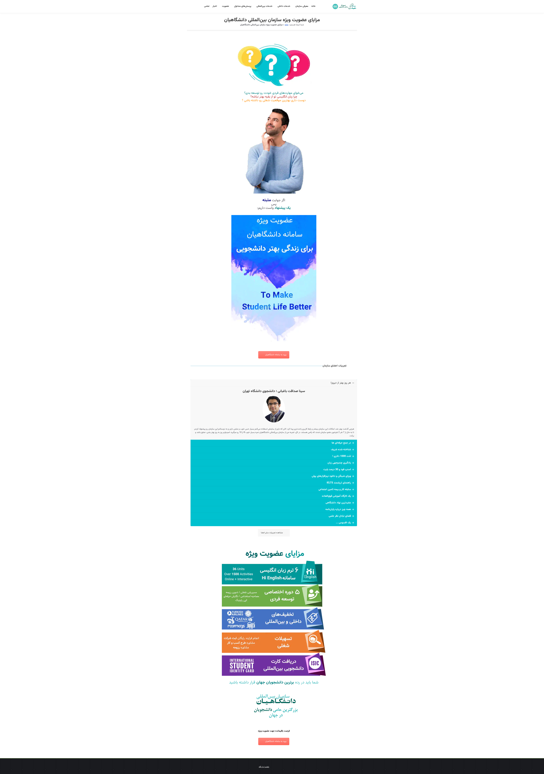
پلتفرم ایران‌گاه (264, 767)
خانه (286, 24)
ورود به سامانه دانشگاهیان (275, 354)
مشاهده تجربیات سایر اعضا (272, 532)
